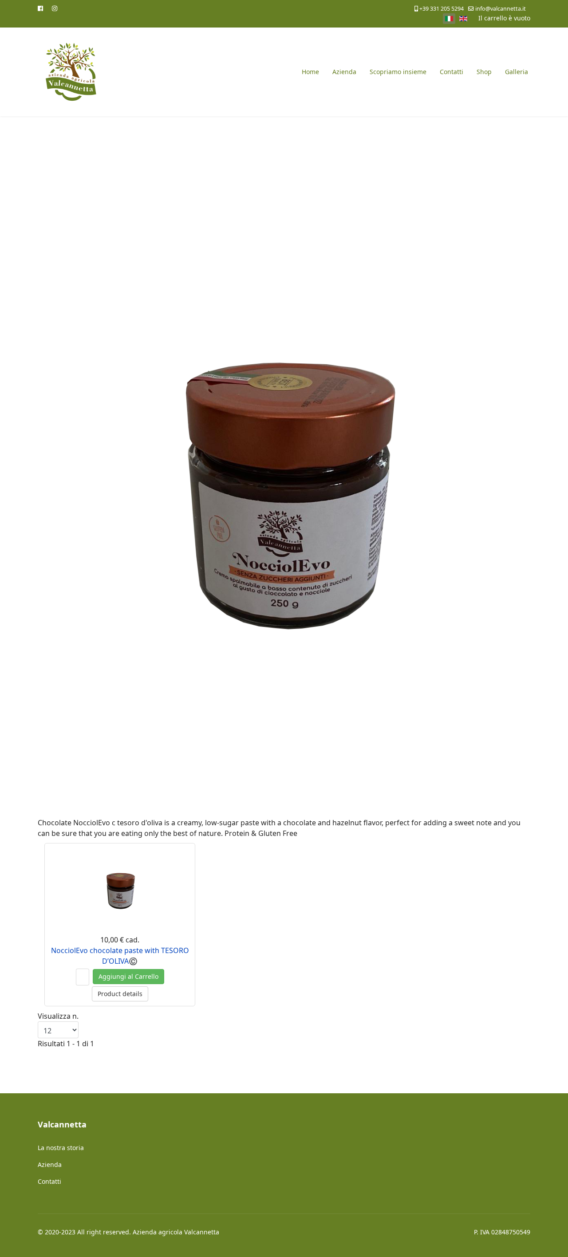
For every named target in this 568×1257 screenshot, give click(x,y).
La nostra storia (61, 1147)
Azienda (344, 71)
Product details (120, 993)
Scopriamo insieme (398, 71)
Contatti (451, 71)
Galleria (516, 71)
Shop (484, 71)
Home (310, 71)
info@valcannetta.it (500, 8)
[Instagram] (54, 8)
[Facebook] (40, 8)
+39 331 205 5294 (441, 8)
